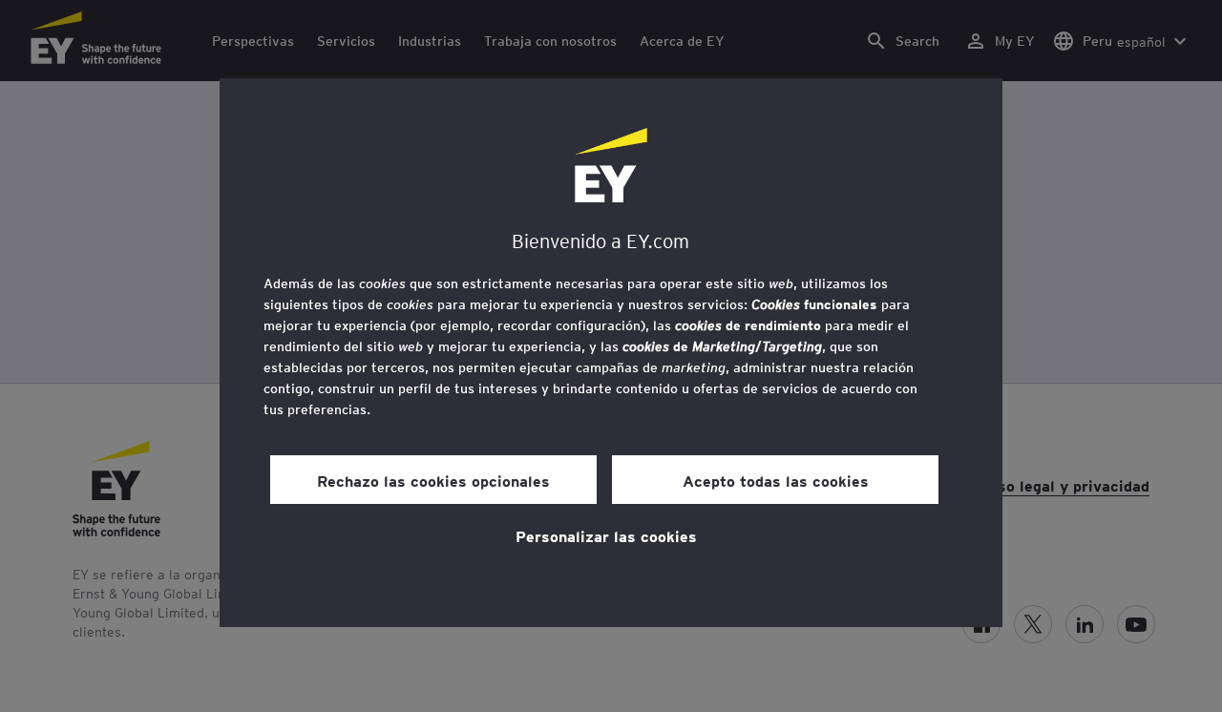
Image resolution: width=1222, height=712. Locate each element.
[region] (611, 352)
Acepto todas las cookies (776, 480)
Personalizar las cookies (606, 535)
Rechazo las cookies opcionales (433, 480)
